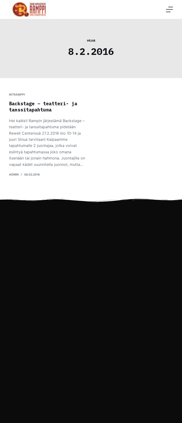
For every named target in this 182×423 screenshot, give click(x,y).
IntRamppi (17, 94)
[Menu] (169, 9)
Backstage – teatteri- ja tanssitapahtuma (43, 106)
